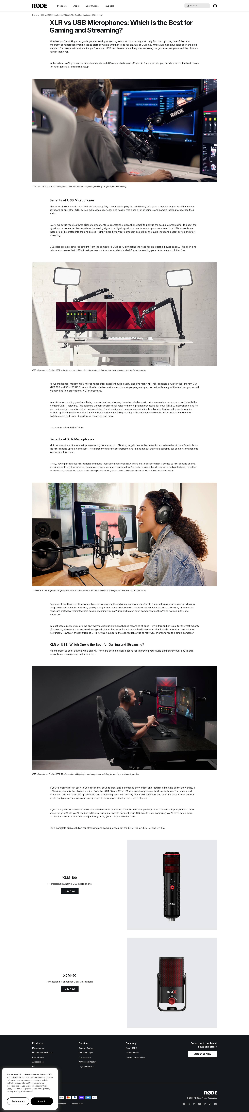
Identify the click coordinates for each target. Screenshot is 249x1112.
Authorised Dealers (88, 1062)
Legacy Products (87, 1066)
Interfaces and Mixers (42, 1052)
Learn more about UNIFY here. (67, 427)
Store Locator (85, 1057)
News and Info (132, 1052)
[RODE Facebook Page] (184, 1104)
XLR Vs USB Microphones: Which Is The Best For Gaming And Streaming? (72, 15)
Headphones (38, 1057)
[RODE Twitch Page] (210, 1104)
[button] (215, 5)
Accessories (38, 1062)
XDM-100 (133, 828)
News (34, 15)
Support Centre (86, 1048)
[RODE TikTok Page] (205, 1104)
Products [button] (62, 6)
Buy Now (70, 891)
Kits (34, 1066)
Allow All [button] (42, 1101)
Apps (76, 6)
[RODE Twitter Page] (189, 1104)
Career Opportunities (135, 1057)
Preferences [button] (18, 1101)
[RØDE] (39, 6)
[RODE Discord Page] (215, 1104)
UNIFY (160, 828)
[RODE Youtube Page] (199, 1104)
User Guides (92, 6)
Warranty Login (86, 1052)
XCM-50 (146, 828)
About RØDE (131, 1048)
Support (109, 6)
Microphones (38, 1048)
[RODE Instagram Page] (194, 1104)
